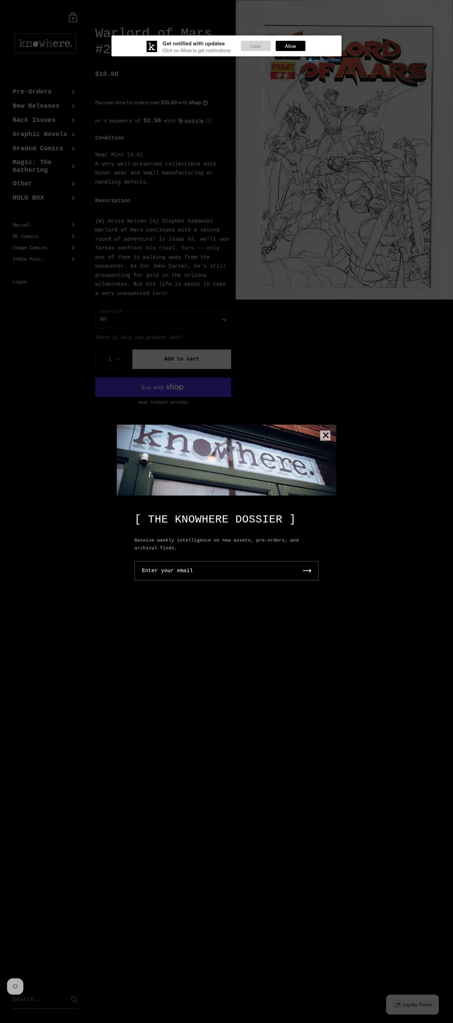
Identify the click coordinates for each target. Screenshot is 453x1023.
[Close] (325, 436)
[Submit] (307, 571)
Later (256, 46)
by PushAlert (327, 59)
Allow (290, 46)
